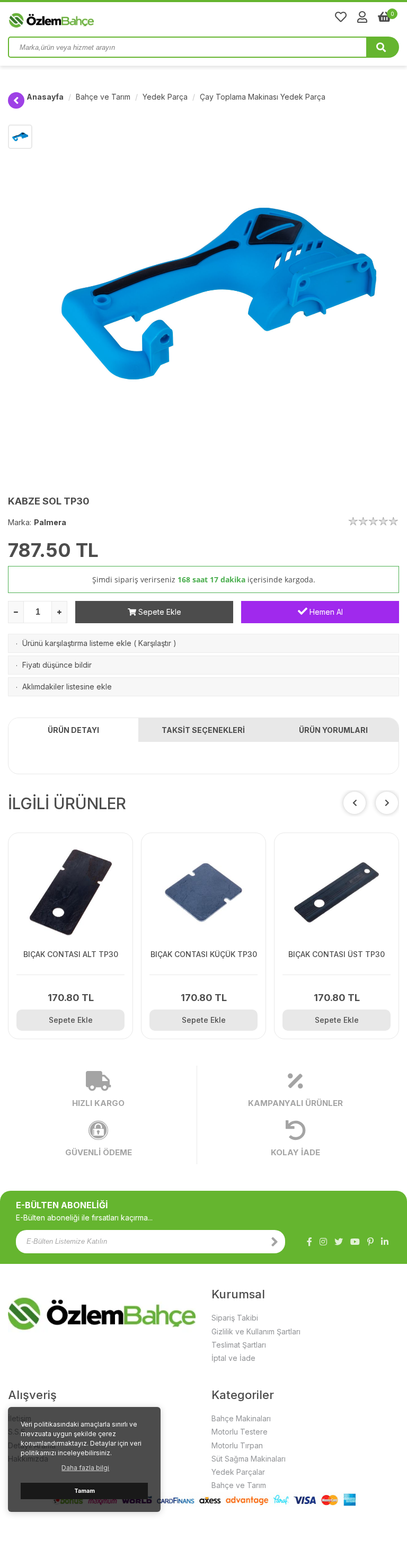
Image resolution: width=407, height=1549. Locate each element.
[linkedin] (384, 1241)
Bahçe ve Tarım (103, 96)
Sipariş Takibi (234, 1317)
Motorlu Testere (239, 1431)
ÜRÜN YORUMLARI (333, 729)
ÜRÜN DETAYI (73, 729)
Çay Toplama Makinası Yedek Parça (262, 96)
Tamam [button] (84, 1491)
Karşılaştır (154, 643)
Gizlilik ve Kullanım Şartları (255, 1331)
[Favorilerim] (341, 17)
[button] (387, 803)
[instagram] (323, 1241)
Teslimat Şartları (238, 1344)
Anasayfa (45, 96)
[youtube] (355, 1241)
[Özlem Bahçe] (84, 18)
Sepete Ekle (158, 611)
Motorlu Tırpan (237, 1445)
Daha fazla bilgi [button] (85, 1468)
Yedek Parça (165, 96)
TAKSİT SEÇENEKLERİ (203, 729)
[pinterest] (370, 1241)
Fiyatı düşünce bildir (57, 664)
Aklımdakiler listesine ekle (67, 686)
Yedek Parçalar (238, 1471)
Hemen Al (325, 611)
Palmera (50, 522)
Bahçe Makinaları (241, 1418)
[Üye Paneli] (362, 17)
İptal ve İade (233, 1357)
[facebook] (309, 1241)
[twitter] (339, 1241)
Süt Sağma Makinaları (248, 1458)
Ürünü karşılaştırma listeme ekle (76, 643)
